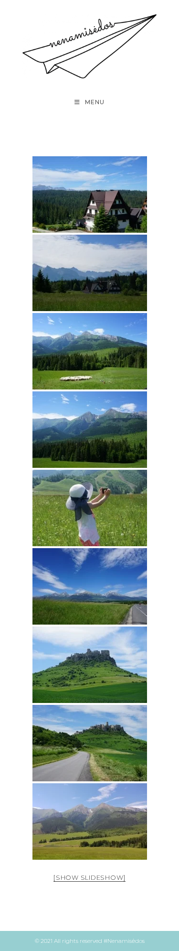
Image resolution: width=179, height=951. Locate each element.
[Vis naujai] (89, 429)
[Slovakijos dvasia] (89, 194)
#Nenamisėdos (124, 940)
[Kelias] (89, 586)
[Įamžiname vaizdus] (89, 508)
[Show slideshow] (89, 877)
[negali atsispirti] (89, 821)
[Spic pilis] (89, 665)
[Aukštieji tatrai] (89, 273)
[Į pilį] (89, 743)
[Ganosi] (89, 351)
